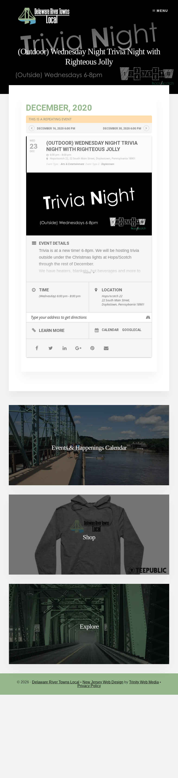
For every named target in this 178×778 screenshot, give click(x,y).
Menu (162, 11)
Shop (89, 537)
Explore (89, 626)
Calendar (110, 330)
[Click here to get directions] (148, 317)
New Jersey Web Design (103, 682)
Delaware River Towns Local (55, 682)
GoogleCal (131, 330)
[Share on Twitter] (50, 348)
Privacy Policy (89, 686)
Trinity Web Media (144, 682)
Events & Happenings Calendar (89, 447)
